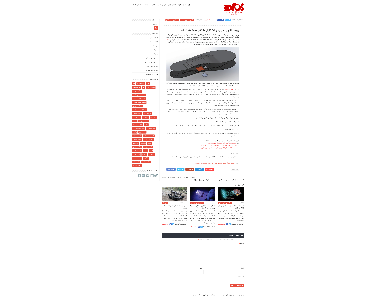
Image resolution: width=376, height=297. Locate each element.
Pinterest (208, 169)
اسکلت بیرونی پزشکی (139, 102)
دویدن (220, 163)
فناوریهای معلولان (149, 136)
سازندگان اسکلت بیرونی (177, 5)
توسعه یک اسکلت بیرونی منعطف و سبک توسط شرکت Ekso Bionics (219, 180)
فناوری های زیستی (152, 66)
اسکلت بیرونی (153, 38)
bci (134, 84)
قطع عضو (135, 143)
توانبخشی (155, 46)
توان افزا (145, 117)
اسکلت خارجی (137, 106)
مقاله (149, 143)
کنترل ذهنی (136, 162)
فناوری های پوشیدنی (186, 20)
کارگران (146, 158)
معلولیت (143, 143)
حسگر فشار (226, 163)
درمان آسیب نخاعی (159, 5)
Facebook (219, 20)
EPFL (148, 84)
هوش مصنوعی (137, 147)
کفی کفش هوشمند (208, 163)
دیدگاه (241, 243)
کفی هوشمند (229, 90)
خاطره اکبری (207, 20)
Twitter (227, 20)
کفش (167, 40)
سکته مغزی (142, 132)
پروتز (151, 151)
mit (143, 87)
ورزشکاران (198, 163)
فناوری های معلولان (224, 203)
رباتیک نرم (154, 54)
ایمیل (242, 268)
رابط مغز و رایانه (137, 124)
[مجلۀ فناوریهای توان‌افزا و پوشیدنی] (234, 14)
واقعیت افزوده (148, 147)
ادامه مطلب (165, 224)
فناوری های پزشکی (171, 20)
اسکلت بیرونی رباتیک (139, 95)
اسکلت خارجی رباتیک (139, 110)
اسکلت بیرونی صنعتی (139, 98)
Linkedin (198, 169)
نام (200, 268)
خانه (192, 5)
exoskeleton (136, 87)
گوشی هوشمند (146, 162)
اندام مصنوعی (153, 42)
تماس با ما (137, 5)
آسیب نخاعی (151, 87)
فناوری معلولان (137, 136)
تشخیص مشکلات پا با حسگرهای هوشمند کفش (222, 143)
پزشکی (144, 154)
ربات (146, 124)
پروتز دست (136, 154)
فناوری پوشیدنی (148, 139)
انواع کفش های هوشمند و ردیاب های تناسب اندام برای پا (219, 146)
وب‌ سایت (241, 277)
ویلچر (145, 151)
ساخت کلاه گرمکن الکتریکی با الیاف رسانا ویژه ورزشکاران (219, 148)
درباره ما (146, 5)
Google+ (189, 169)
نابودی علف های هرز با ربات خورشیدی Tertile (178, 177)
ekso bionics (140, 84)
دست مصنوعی (143, 121)
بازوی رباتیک (136, 117)
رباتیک (164, 203)
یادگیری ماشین (137, 165)
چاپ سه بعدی (137, 158)
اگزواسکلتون (147, 113)
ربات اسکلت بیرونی (138, 128)
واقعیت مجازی (137, 151)
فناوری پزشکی (137, 139)
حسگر (233, 163)
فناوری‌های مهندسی (152, 74)
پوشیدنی (151, 154)
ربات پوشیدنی (151, 128)
